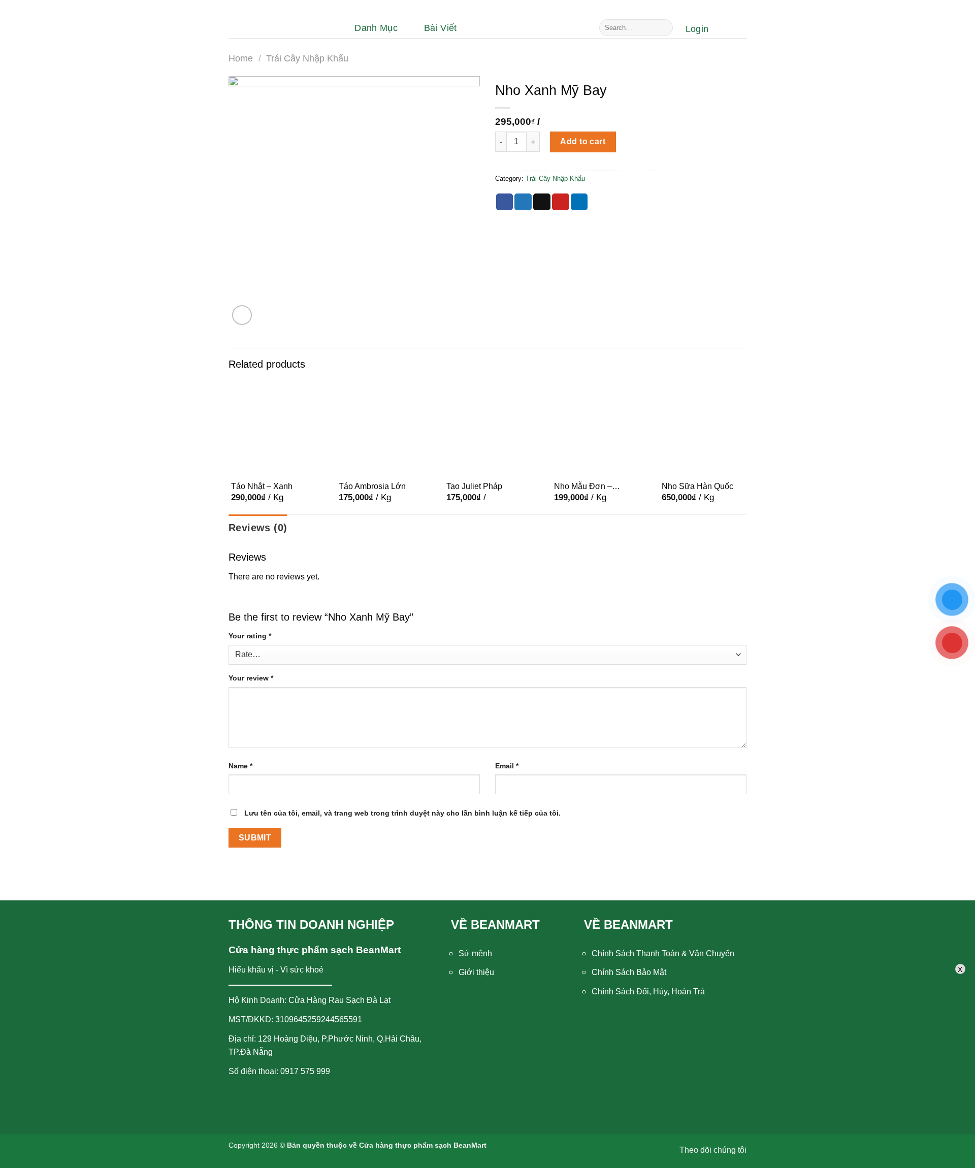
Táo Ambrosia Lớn (372, 486)
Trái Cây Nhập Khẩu (307, 58)
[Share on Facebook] (504, 202)
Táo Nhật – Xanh (261, 486)
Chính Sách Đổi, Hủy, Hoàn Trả (648, 991)
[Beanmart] (279, 28)
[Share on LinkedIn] (579, 202)
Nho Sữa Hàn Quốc (697, 486)
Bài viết (440, 28)
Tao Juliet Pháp (474, 486)
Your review (251, 678)
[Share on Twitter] (523, 202)
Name (240, 766)
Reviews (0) (258, 527)
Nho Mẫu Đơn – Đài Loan (583, 487)
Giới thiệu (476, 972)
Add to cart (582, 141)
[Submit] (663, 28)
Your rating (250, 636)
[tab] (258, 527)
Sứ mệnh (475, 953)
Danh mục (376, 28)
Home (241, 58)
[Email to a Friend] (541, 202)
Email (506, 766)
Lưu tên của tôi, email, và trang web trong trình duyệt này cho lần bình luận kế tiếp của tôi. (402, 813)
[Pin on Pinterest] (560, 202)
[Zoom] (242, 315)
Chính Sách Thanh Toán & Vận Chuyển (663, 953)
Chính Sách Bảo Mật (629, 972)
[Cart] (732, 29)
